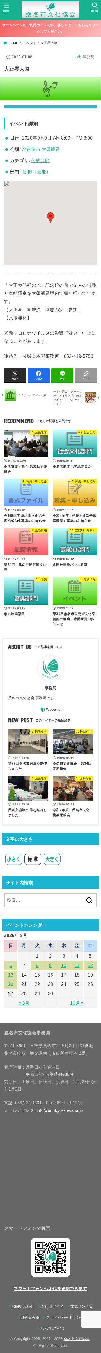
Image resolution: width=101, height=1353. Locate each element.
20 (10, 984)
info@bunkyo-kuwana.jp (60, 1110)
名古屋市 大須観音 (41, 149)
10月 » (77, 1003)
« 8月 (24, 1003)
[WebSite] (50, 709)
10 (63, 965)
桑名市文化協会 (77, 1339)
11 (77, 965)
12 (90, 965)
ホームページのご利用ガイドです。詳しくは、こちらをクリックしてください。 (50, 28)
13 (10, 975)
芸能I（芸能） (36, 171)
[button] (50, 217)
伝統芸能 (40, 160)
